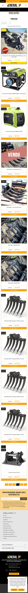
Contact (3, 1)
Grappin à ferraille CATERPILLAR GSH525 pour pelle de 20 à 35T (14, 56)
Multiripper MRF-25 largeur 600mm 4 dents (14, 358)
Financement (6, 523)
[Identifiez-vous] (26, 5)
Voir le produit (14, 62)
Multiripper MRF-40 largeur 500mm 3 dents (14, 396)
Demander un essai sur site (9, 532)
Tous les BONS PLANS (8, 548)
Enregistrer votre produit (8, 534)
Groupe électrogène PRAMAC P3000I (14, 131)
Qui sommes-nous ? (7, 517)
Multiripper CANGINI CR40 (14, 283)
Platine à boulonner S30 (14, 472)
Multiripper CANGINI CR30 (14, 245)
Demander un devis (7, 528)
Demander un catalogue (8, 530)
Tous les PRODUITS (7, 544)
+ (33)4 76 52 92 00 (23, 1)
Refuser (21, 589)
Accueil (4, 515)
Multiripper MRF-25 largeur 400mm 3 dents (14, 320)
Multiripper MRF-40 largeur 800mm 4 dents (14, 434)
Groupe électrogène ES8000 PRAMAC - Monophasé (14, 93)
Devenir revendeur (7, 525)
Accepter (14, 589)
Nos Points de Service (8, 521)
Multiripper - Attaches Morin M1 (14, 169)
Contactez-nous (14, 573)
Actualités (5, 519)
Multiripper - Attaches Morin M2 (14, 207)
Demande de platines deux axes (10, 536)
